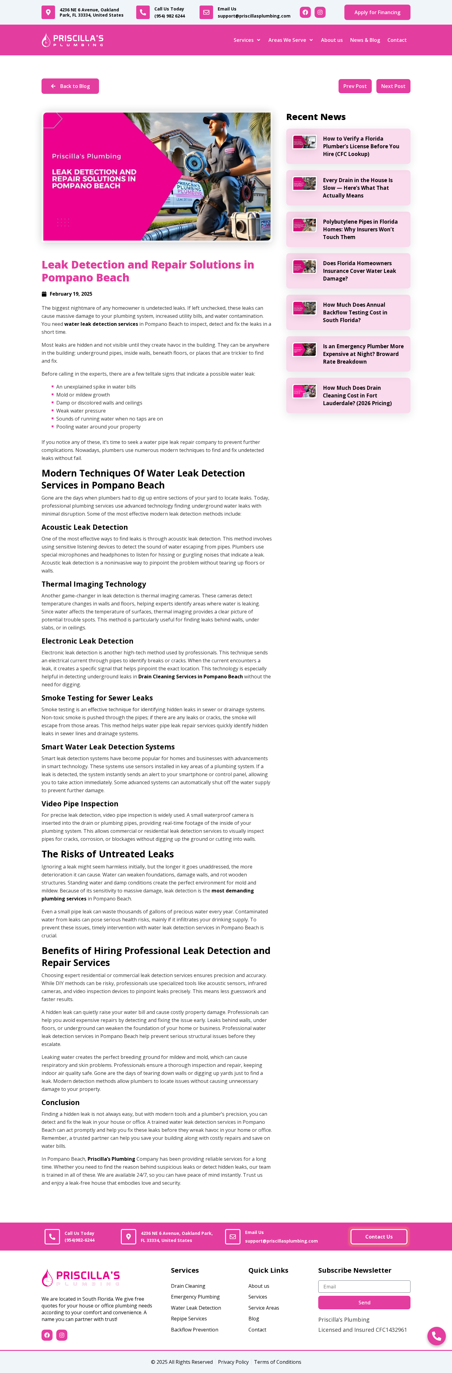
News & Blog (365, 40)
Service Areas (263, 1307)
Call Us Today (169, 12)
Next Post (393, 86)
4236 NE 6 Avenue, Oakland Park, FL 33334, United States (92, 12)
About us (332, 40)
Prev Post (355, 86)
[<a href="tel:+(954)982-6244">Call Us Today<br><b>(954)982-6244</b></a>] (52, 1236)
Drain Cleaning (188, 1286)
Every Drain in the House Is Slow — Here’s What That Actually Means (358, 188)
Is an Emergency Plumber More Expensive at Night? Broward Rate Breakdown (363, 354)
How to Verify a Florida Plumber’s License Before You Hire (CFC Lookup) (361, 146)
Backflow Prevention (194, 1329)
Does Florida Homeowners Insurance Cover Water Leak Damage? (359, 271)
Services (257, 1296)
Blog (253, 1318)
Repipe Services (189, 1318)
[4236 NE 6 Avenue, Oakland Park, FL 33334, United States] (48, 12)
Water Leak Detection (196, 1307)
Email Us (254, 12)
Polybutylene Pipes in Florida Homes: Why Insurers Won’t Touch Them (360, 229)
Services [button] (244, 40)
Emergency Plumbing (195, 1296)
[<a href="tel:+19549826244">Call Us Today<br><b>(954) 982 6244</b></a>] (143, 12)
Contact (397, 40)
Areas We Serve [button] (287, 40)
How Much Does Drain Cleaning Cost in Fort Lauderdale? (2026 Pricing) (357, 395)
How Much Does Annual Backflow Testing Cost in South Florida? (355, 312)
